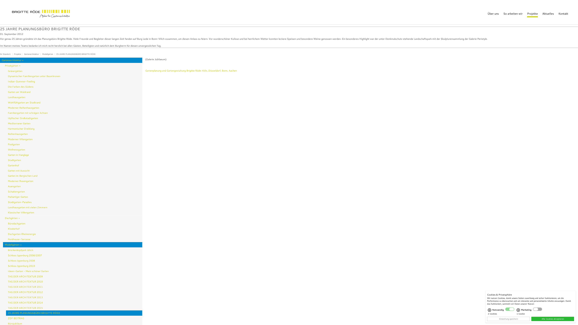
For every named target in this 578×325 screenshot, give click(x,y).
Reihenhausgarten (18, 133)
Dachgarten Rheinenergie (22, 233)
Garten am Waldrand (19, 91)
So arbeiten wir (513, 13)
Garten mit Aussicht (19, 170)
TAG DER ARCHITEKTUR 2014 (25, 302)
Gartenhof (13, 165)
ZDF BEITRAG (16, 318)
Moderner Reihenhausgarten (23, 107)
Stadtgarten (14, 160)
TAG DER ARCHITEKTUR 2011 (25, 286)
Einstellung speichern (508, 319)
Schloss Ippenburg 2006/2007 (25, 255)
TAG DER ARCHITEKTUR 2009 (25, 276)
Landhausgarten (16, 97)
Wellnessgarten (16, 149)
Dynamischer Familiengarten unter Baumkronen (34, 76)
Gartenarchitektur (31, 54)
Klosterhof (13, 228)
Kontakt (563, 13)
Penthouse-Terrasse (19, 239)
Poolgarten (14, 144)
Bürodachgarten (16, 223)
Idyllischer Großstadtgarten (23, 118)
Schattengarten (16, 191)
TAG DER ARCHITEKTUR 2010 (25, 281)
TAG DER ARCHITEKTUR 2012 (25, 292)
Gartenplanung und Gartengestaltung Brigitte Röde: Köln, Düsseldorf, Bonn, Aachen (191, 70)
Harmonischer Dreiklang (21, 128)
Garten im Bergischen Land (22, 175)
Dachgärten (11, 218)
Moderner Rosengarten (20, 181)
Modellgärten (47, 54)
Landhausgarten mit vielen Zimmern (27, 207)
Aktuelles (548, 13)
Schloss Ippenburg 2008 (21, 260)
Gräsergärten (15, 71)
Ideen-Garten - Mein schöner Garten (28, 271)
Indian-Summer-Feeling (21, 81)
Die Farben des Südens (20, 86)
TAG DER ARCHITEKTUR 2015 (25, 307)
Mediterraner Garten (19, 123)
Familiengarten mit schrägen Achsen (28, 112)
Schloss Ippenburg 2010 (21, 265)
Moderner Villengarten (20, 139)
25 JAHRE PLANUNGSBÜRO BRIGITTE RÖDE (76, 54)
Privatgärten (12, 65)
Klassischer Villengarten (21, 212)
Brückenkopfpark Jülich (20, 250)
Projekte (532, 13)
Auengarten (14, 186)
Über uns (493, 13)
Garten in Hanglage (18, 154)
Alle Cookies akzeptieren (553, 319)
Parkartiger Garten (18, 196)
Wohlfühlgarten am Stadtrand (24, 102)
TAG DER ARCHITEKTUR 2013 (25, 297)
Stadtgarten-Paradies (20, 202)
